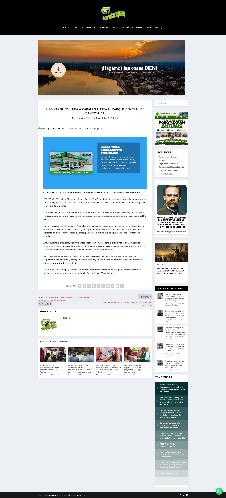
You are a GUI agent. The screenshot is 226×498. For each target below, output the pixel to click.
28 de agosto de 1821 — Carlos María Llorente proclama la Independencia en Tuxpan (171, 270)
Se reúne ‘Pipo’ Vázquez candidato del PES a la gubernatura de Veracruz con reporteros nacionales (79, 368)
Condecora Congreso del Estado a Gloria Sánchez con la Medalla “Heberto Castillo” (175, 347)
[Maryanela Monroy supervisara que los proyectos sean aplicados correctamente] (137, 354)
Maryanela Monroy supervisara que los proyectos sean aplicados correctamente (135, 368)
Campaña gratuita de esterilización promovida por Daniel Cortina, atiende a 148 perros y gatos (109, 368)
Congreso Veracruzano (173, 354)
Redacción (90, 118)
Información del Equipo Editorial (170, 167)
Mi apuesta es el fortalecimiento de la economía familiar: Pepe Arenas (51, 368)
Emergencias (151, 28)
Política (114, 118)
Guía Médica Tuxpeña (131, 28)
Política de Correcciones (167, 170)
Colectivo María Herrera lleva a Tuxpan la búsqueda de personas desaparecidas (174, 364)
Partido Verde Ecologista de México (174, 304)
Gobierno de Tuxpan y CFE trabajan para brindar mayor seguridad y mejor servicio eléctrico (175, 331)
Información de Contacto (167, 157)
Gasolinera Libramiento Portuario (111, 150)
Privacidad (161, 160)
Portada (67, 28)
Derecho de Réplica (165, 174)
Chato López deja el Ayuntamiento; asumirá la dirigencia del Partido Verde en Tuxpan (174, 297)
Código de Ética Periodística (168, 163)
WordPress (81, 495)
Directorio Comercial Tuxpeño (102, 28)
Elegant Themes (54, 495)
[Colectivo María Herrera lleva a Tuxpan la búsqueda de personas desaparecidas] (160, 363)
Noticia (79, 28)
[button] (219, 491)
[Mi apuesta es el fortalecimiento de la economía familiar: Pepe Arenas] (53, 354)
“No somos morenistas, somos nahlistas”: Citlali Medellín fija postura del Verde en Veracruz (175, 314)
